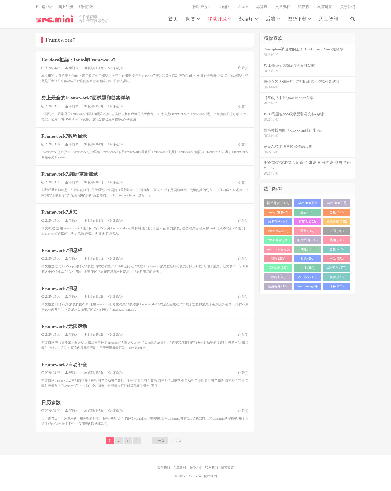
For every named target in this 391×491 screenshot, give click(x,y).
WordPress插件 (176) (307, 287)
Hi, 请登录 (44, 7)
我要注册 (65, 7)
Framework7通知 (59, 212)
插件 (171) (337, 286)
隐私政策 (227, 467)
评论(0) (118, 68)
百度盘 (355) (307, 221)
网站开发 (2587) (278, 203)
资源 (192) (307, 258)
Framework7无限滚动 (64, 326)
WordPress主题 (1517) (336, 204)
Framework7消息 (59, 288)
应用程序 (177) (278, 286)
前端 (223, 7)
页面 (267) (337, 231)
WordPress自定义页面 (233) (278, 250)
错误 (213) (278, 258)
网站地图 (210, 476)
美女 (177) (337, 277)
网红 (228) (307, 249)
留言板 (303, 7)
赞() (245, 68)
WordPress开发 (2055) (307, 204)
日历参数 (51, 402)
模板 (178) (278, 277)
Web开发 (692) (278, 212)
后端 (271, 19)
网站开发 (201, 7)
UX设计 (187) (278, 268)
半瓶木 (73, 68)
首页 (173, 19)
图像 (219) (337, 249)
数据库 (247, 19)
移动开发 (218, 19)
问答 (191, 19)
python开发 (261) (278, 240)
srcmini (54, 19)
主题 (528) (307, 212)
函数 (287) (307, 231)
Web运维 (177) (307, 277)
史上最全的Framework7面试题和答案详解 (85, 97)
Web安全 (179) (336, 268)
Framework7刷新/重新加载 (69, 174)
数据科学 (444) (278, 221)
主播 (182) (307, 268)
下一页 (159, 440)
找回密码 (85, 7)
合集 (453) (337, 212)
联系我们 (211, 467)
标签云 (261, 7)
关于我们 (347, 7)
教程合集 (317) (278, 231)
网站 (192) (337, 258)
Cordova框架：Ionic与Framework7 (78, 59)
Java (242, 7)
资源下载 (298, 19)
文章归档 (282, 7)
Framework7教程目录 (64, 136)
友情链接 (324, 7)
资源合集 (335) (336, 221)
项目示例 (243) (307, 240)
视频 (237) (337, 240)
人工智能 (329, 19)
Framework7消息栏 (61, 250)
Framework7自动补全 (64, 364)
